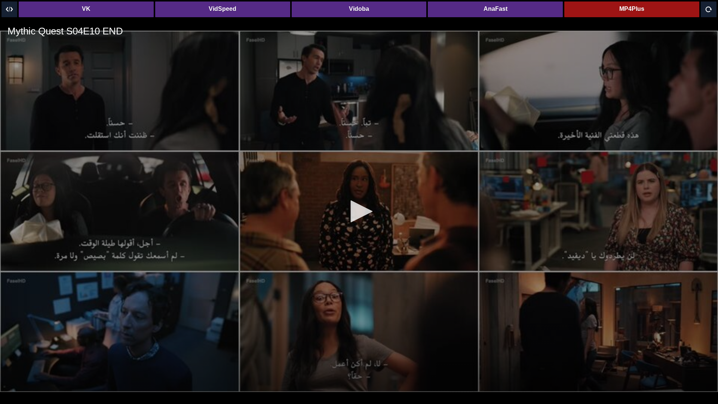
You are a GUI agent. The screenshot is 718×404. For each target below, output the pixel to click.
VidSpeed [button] (222, 9)
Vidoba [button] (359, 9)
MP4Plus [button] (631, 9)
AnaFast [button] (495, 9)
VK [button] (86, 9)
